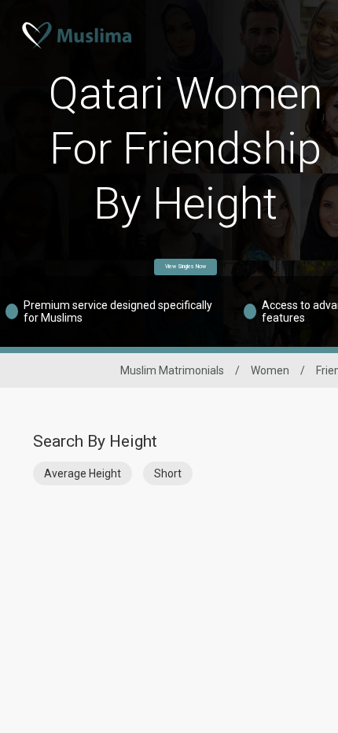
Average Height (82, 473)
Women (270, 370)
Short (168, 473)
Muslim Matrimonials (172, 370)
